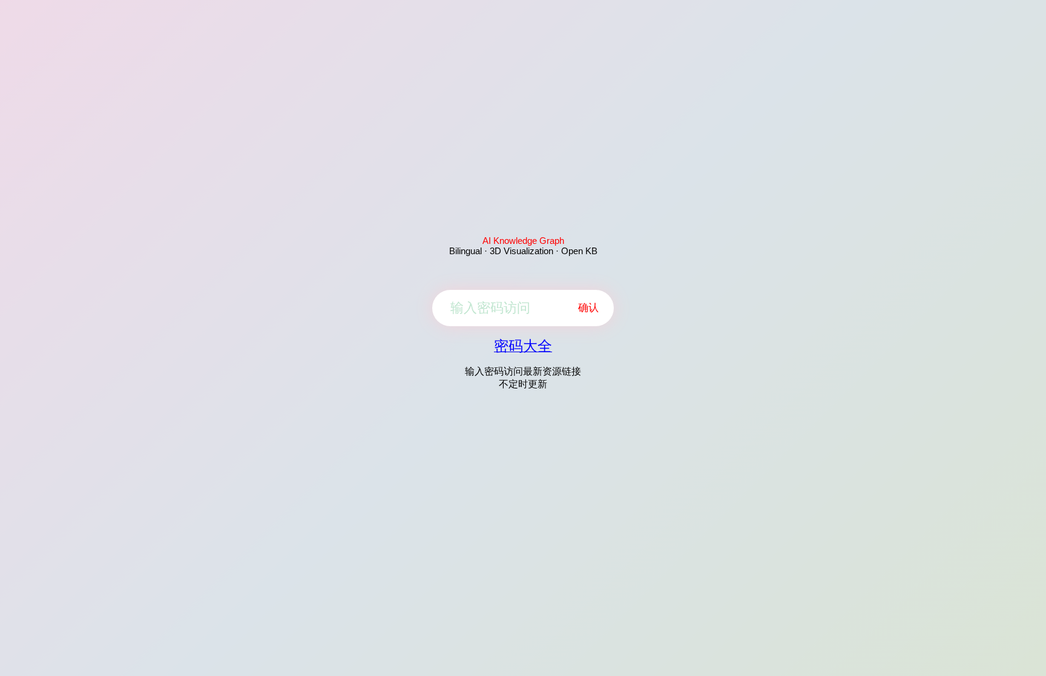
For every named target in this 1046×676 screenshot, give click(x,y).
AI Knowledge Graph (523, 240)
